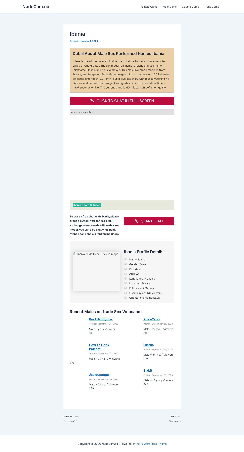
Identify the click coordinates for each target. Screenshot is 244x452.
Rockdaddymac (101, 319)
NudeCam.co (35, 6)
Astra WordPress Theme (151, 443)
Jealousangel (99, 375)
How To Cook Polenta (99, 347)
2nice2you (151, 319)
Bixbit (147, 370)
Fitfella (148, 345)
